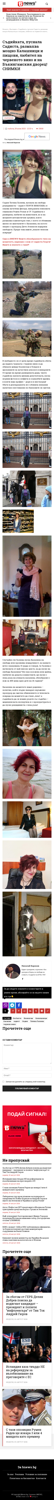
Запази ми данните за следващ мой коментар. (26, 1082)
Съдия (25, 1021)
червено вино (10, 1024)
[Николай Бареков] (12, 972)
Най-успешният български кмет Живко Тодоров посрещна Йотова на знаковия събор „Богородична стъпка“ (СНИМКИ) (26, 1218)
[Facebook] (22, 978)
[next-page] (50, 18)
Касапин (7, 1021)
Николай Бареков (13, 142)
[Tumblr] (36, 1010)
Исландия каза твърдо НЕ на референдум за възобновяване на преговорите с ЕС (23, 1180)
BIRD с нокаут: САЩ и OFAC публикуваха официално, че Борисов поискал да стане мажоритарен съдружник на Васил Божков (26, 1229)
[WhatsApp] (24, 1010)
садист (17, 1021)
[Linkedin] (30, 1010)
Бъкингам (28, 1018)
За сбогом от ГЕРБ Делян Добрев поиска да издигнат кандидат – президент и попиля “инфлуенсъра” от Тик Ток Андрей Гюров (27, 1170)
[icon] (6, 1006)
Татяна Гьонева (37, 1021)
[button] (48, 3)
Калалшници (41, 1018)
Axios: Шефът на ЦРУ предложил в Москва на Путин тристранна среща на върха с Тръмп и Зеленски (27, 1208)
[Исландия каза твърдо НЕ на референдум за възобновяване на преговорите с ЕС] (27, 1344)
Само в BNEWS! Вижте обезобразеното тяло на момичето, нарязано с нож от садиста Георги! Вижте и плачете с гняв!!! (27, 242)
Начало (5, 29)
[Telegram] (41, 1010)
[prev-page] (3, 18)
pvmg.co (35, 1496)
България (13, 29)
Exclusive (17, 1018)
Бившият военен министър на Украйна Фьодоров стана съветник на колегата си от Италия (26, 1239)
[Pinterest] (18, 1010)
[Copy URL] (47, 1010)
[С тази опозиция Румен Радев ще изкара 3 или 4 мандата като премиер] (27, 1407)
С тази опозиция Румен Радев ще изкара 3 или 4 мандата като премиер (25, 1188)
